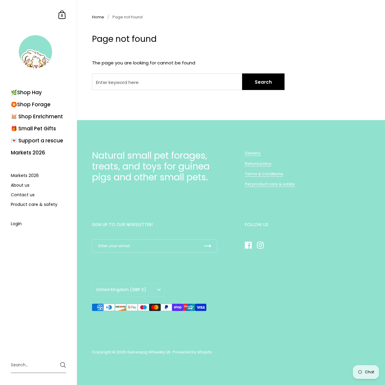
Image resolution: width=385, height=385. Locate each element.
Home (98, 17)
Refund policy (258, 163)
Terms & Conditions (264, 173)
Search (263, 82)
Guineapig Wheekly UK (149, 352)
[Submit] (63, 365)
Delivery (252, 153)
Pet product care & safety (270, 184)
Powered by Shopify (192, 352)
